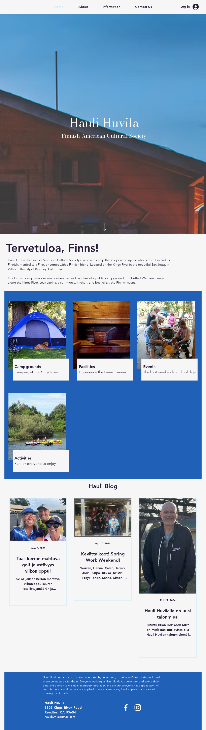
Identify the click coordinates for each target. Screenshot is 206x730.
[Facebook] (126, 707)
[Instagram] (137, 707)
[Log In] (197, 6)
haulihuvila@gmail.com (60, 717)
